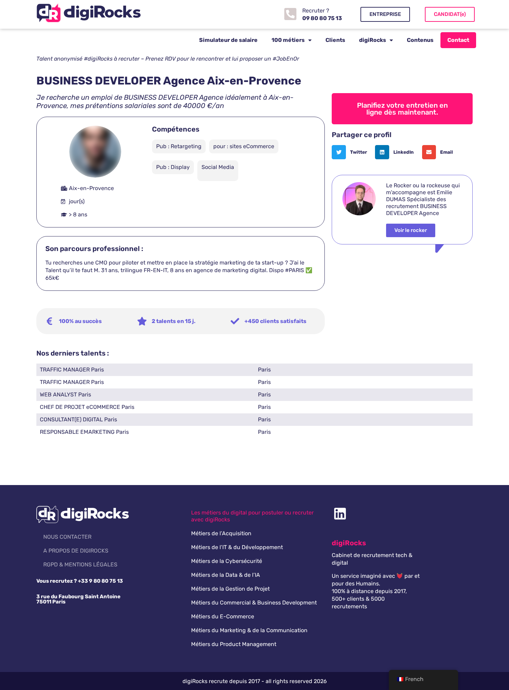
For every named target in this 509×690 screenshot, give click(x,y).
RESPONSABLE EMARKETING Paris (84, 432)
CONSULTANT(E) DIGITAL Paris (78, 419)
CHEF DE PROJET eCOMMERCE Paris (87, 407)
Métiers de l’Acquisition (221, 533)
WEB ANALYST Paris (65, 394)
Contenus (420, 40)
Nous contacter (67, 537)
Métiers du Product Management (233, 644)
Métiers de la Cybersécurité (226, 561)
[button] (352, 152)
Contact (458, 40)
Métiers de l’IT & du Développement (237, 547)
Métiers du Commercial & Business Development (254, 602)
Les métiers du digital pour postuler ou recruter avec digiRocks (252, 516)
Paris (264, 369)
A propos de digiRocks (75, 550)
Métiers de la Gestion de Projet (230, 588)
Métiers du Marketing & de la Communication (249, 630)
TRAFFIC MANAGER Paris (72, 369)
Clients (335, 40)
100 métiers (288, 40)
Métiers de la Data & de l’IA (225, 575)
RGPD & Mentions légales (80, 564)
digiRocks (372, 40)
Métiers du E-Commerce (222, 616)
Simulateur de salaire (228, 40)
